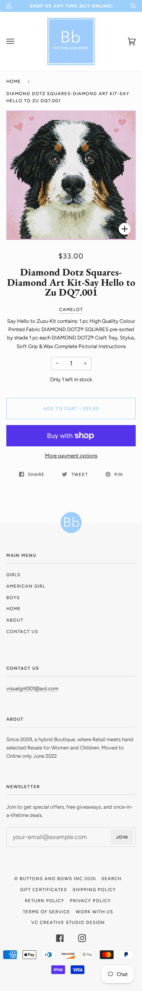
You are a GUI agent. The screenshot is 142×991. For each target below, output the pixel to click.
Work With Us (94, 911)
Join (122, 837)
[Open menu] (18, 41)
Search (111, 878)
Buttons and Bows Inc (51, 878)
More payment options (71, 456)
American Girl (25, 586)
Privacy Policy (90, 900)
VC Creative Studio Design (68, 922)
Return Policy (44, 900)
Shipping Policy (94, 889)
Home (13, 81)
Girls (13, 574)
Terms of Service (46, 911)
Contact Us (22, 631)
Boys (13, 597)
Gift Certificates (43, 889)
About (14, 620)
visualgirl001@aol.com (32, 688)
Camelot (71, 309)
